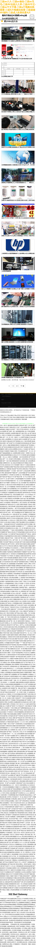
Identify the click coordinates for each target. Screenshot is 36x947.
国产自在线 (3, 668)
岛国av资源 (13, 633)
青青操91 (29, 870)
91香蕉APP (21, 425)
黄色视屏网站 (22, 627)
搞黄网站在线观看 (24, 682)
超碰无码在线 (16, 757)
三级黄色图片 (4, 795)
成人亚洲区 (11, 601)
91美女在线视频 (29, 522)
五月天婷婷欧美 (6, 562)
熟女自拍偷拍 (29, 670)
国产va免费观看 (11, 585)
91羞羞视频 (24, 573)
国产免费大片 (8, 854)
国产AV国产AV (11, 443)
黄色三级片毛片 (24, 599)
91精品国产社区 (7, 757)
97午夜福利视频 (20, 532)
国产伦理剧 (29, 739)
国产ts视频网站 (13, 674)
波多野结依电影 (29, 467)
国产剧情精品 (17, 441)
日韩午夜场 (28, 718)
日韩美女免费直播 (5, 799)
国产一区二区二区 (30, 451)
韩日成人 (7, 773)
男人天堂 (19, 731)
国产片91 (4, 599)
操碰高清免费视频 (31, 542)
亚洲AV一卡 (6, 682)
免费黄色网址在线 (30, 615)
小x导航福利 (25, 818)
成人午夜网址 (8, 694)
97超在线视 (5, 811)
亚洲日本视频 (18, 595)
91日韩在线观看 (17, 846)
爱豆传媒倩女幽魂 (25, 544)
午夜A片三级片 (31, 645)
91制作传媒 (6, 633)
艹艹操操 (11, 530)
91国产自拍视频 (20, 926)
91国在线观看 (31, 623)
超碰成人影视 (19, 556)
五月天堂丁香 (14, 830)
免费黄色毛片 (6, 463)
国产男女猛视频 (23, 775)
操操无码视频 (28, 733)
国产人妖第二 (19, 585)
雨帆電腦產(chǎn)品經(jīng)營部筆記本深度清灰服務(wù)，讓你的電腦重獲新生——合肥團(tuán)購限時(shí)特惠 (18, 41)
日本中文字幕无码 (29, 629)
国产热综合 (8, 603)
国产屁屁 (2, 477)
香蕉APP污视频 (14, 643)
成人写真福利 (12, 629)
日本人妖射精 (30, 647)
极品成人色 (30, 708)
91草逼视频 (8, 868)
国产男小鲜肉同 (29, 516)
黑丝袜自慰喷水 (27, 777)
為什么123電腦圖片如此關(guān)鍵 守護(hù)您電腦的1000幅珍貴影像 (18, 289)
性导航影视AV (10, 575)
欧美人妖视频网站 (29, 753)
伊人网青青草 (22, 591)
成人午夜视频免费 (18, 866)
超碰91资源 (19, 633)
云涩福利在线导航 (26, 589)
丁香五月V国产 (11, 724)
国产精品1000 (21, 741)
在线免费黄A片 (4, 475)
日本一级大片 (4, 425)
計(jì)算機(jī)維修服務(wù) (26, 403)
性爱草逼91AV (20, 696)
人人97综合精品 (18, 668)
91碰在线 (31, 469)
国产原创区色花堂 (31, 473)
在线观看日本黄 (6, 688)
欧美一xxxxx (24, 494)
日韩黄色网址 (19, 724)
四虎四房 (22, 814)
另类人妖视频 (29, 722)
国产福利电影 (30, 611)
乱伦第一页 (19, 648)
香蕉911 (31, 447)
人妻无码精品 (25, 459)
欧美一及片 (30, 822)
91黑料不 (32, 820)
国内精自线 (26, 443)
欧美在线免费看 (15, 597)
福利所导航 (30, 830)
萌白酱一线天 (18, 765)
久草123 (23, 791)
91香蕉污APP (17, 771)
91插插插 (30, 745)
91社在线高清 (14, 548)
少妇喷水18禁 (10, 698)
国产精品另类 (11, 864)
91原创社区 (6, 666)
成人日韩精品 (28, 816)
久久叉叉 (22, 722)
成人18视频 (20, 805)
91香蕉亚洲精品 (13, 676)
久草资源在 (12, 704)
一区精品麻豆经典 (8, 524)
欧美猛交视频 (18, 510)
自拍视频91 (19, 526)
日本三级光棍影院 (22, 488)
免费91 (33, 546)
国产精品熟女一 (10, 508)
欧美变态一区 (27, 429)
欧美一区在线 (27, 560)
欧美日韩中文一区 (29, 556)
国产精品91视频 (25, 789)
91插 (4, 781)
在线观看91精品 (20, 880)
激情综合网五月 (11, 942)
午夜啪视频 (30, 844)
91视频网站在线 (12, 492)
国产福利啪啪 (20, 562)
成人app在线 (11, 516)
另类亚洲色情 (19, 506)
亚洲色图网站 (21, 858)
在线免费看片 (23, 749)
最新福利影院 (19, 753)
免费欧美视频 (28, 696)
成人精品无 (25, 797)
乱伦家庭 (16, 475)
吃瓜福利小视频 (26, 546)
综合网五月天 (31, 558)
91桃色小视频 (9, 876)
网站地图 (24, 419)
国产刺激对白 (11, 880)
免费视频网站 (12, 811)
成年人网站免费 (12, 741)
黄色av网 (7, 678)
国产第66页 (13, 670)
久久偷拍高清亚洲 (10, 654)
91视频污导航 (19, 759)
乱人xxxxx (26, 793)
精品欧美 (27, 858)
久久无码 (24, 842)
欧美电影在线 (25, 702)
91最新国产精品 (23, 587)
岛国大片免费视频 (13, 457)
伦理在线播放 (17, 459)
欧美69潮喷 (16, 498)
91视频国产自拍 (25, 552)
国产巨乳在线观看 (20, 508)
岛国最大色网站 (12, 822)
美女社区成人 (16, 749)
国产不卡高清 (26, 631)
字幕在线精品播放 (12, 714)
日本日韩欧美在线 (9, 828)
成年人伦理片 (27, 824)
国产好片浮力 (29, 575)
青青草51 (19, 779)
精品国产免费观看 (17, 631)
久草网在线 (30, 526)
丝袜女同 (26, 686)
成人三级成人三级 (13, 550)
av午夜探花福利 (9, 722)
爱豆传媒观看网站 (14, 490)
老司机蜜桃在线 (8, 528)
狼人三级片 (17, 886)
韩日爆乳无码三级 (29, 528)
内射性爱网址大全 (25, 785)
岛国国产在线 (18, 807)
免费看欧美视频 (26, 938)
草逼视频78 (23, 617)
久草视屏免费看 (5, 934)
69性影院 (19, 492)
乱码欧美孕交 (6, 609)
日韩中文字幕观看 (7, 435)
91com (2, 737)
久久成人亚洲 (22, 743)
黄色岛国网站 (17, 494)
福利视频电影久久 (5, 728)
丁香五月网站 (14, 708)
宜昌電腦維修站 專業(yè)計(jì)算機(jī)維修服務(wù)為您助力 (17, 324)
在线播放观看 (17, 702)
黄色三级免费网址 (30, 609)
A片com (19, 836)
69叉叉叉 (7, 870)
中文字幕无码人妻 (30, 477)
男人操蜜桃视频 (11, 563)
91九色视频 (3, 488)
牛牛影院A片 (10, 712)
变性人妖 (26, 433)
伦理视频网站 (8, 664)
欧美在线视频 (21, 615)
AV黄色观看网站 (19, 530)
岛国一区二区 (17, 680)
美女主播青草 (4, 560)
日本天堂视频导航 (12, 488)
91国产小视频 (32, 797)
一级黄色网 (31, 587)
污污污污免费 (14, 728)
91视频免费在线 (28, 850)
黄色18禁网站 (16, 664)
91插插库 (6, 451)
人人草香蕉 (21, 548)
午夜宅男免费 (11, 506)
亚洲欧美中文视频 (13, 888)
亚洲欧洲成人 (28, 496)
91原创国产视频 (7, 542)
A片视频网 (32, 666)
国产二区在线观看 (22, 427)
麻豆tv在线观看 (14, 569)
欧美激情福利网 (28, 866)
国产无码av (20, 710)
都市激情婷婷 (9, 589)
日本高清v (32, 856)
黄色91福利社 (28, 864)
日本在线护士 (21, 609)
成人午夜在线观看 (30, 431)
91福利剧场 (10, 552)
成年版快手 (8, 814)
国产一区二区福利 (8, 459)
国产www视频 (9, 775)
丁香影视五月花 (30, 726)
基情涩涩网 (21, 621)
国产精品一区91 (17, 818)
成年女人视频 (6, 445)
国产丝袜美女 (23, 502)
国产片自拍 (17, 605)
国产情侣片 (15, 862)
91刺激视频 (5, 856)
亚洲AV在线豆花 (29, 814)
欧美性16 (17, 601)
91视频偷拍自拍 (19, 940)
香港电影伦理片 (4, 611)
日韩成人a (24, 870)
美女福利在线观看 (27, 836)
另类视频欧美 (30, 731)
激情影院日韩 (17, 791)
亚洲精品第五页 (29, 654)
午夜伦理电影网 (29, 577)
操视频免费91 (31, 520)
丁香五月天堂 (19, 429)
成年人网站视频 (20, 781)
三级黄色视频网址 (25, 763)
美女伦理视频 (31, 427)
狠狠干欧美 (18, 639)
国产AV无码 (11, 544)
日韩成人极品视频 (10, 793)
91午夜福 (24, 928)
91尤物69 (8, 635)
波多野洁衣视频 (28, 524)
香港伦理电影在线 (18, 484)
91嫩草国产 (31, 838)
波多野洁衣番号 (31, 936)
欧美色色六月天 (9, 465)
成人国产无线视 (11, 739)
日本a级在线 (7, 860)
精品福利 (13, 773)
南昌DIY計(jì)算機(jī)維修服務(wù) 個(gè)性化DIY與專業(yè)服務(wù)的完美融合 (18, 147)
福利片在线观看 (23, 439)
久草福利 (11, 475)
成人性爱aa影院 (17, 500)
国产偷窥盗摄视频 (5, 453)
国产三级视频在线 (29, 862)
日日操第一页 (30, 550)
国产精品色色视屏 (19, 534)
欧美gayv (31, 494)
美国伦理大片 (13, 427)
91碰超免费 (13, 858)
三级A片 (16, 801)
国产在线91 (24, 605)
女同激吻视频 (20, 554)
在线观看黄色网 (22, 860)
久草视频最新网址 (9, 583)
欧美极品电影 (19, 518)
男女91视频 (3, 714)
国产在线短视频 (4, 834)
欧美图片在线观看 (5, 433)
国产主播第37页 (28, 799)
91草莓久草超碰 (8, 500)
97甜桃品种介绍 (23, 745)
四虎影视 (20, 560)
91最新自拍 (3, 625)
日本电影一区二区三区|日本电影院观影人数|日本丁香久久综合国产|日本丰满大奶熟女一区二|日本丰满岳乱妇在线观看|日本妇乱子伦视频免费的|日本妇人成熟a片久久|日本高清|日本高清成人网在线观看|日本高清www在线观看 (18, 914)
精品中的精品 (11, 522)
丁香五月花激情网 (26, 698)
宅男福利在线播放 (10, 759)
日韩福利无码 (16, 814)
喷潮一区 (26, 692)
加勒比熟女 (25, 469)
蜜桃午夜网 (6, 704)
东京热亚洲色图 (22, 888)
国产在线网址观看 (25, 690)
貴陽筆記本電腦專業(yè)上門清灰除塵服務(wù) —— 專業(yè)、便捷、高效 (18, 182)
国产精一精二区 (13, 621)
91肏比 (6, 809)
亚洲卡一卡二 (10, 733)
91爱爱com (7, 623)
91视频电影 (12, 486)
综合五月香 (5, 516)
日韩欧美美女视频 (10, 726)
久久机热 (10, 520)
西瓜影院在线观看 (27, 510)
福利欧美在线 (29, 791)
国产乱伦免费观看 (27, 761)
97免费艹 (10, 680)
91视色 (33, 589)
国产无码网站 (5, 779)
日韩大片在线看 (18, 583)
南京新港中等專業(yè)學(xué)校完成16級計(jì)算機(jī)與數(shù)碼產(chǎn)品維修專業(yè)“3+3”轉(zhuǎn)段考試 (18, 111)
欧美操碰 (27, 811)
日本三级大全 (20, 704)
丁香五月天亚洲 (13, 803)
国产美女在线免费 (8, 771)
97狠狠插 (6, 763)
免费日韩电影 (23, 504)
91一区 (19, 797)
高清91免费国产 (26, 930)
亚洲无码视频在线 (25, 664)
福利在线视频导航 (9, 852)
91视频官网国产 (28, 672)
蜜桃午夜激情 (14, 635)
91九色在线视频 (29, 741)
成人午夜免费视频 (24, 475)
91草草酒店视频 (8, 480)
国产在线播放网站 (9, 595)
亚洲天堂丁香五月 (24, 658)
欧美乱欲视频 (29, 625)
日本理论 (9, 797)
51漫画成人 (27, 621)
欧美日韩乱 (31, 694)
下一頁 (22, 386)
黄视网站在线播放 (9, 605)
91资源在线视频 (8, 684)
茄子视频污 (7, 482)
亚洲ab (28, 565)
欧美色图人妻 (23, 461)
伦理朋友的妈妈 (18, 686)
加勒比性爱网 (30, 465)
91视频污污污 (18, 787)
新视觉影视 (5, 629)
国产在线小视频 (29, 735)
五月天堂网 (23, 890)
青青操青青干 (26, 876)
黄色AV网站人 (20, 864)
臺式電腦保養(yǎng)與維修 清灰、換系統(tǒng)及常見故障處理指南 (18, 306)
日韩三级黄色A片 (25, 579)
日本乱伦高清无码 (24, 854)
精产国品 (22, 737)
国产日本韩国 (31, 932)
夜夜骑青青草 (16, 461)
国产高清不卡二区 (8, 866)
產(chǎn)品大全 (11, 21)
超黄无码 (32, 793)
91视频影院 (16, 944)
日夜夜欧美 (23, 597)
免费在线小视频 (17, 546)
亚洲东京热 (24, 486)
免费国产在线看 (21, 714)
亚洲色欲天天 (14, 482)
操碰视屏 (2, 504)
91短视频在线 (8, 872)
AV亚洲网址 (31, 605)
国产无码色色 (5, 676)
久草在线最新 (30, 730)
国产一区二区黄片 (18, 692)
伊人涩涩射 (14, 623)
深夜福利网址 (6, 597)
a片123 (24, 731)
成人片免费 (6, 706)
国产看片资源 (22, 538)
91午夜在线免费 (20, 654)
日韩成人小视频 (30, 926)
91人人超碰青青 (26, 807)
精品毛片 (17, 722)
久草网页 (5, 680)
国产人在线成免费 (25, 471)
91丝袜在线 (26, 779)
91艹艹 (24, 526)
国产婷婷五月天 (30, 714)
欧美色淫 (22, 467)
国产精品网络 (31, 842)
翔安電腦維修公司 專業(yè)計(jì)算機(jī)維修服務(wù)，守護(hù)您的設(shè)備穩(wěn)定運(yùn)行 (18, 359)
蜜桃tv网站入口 (6, 670)
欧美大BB (13, 562)
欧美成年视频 (28, 880)
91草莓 (20, 840)
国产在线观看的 (16, 872)
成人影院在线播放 (29, 484)
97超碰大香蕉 (13, 451)
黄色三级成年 (27, 656)
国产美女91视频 (7, 862)
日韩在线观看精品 (25, 678)
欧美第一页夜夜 (25, 453)
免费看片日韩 (16, 868)
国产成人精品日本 (13, 745)
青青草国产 (24, 694)
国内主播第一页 (8, 652)
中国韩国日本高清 (12, 496)
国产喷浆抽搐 (29, 751)
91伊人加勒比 (22, 676)
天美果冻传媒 (4, 647)
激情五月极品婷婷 (8, 441)
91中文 (23, 684)
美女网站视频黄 (12, 836)
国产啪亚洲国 (27, 759)
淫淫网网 (24, 595)
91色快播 (9, 558)
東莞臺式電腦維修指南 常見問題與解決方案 (13, 377)
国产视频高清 (26, 512)
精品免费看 (15, 577)
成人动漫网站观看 (15, 453)
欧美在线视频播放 (9, 787)
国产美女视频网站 (23, 674)
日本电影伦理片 (31, 635)
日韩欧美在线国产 (29, 530)
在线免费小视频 (14, 682)
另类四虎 (18, 486)
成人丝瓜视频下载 (24, 482)
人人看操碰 (22, 577)
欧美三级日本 (28, 728)
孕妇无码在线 (4, 844)
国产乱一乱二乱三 (28, 633)
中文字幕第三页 (11, 556)
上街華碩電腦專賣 (6, 271)
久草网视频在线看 (17, 603)
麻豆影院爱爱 (23, 637)
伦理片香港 (6, 838)
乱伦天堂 (32, 832)
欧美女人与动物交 (23, 449)
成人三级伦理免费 (26, 441)
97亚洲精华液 (19, 443)
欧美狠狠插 (30, 676)
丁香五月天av (16, 832)
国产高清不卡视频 (13, 560)
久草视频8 (7, 643)
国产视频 (29, 874)
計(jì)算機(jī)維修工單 (7, 76)
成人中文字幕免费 (11, 781)
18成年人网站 (27, 563)
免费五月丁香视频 (10, 700)
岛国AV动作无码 (29, 532)
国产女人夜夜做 (20, 735)
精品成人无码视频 (9, 813)
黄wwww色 (10, 484)
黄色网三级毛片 (26, 828)
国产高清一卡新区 (13, 538)
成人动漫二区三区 (21, 730)
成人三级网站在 (29, 619)
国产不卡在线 (31, 486)
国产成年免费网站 (18, 567)
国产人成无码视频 (20, 473)
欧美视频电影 (9, 878)
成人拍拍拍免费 (26, 571)
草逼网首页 (30, 490)
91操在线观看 (29, 783)
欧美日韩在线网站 (16, 928)
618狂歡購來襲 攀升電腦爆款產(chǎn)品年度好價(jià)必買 (17, 58)
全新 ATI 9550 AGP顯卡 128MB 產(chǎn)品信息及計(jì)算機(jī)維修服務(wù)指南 (18, 218)
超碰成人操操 (10, 510)
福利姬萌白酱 (11, 926)
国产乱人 (22, 625)
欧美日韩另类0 (4, 540)
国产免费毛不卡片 (17, 842)
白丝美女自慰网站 (26, 872)
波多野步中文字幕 (22, 755)
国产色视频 (26, 747)
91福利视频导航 (8, 536)
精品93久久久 (22, 647)
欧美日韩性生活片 (21, 739)
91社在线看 (31, 775)
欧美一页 (19, 884)
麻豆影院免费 (6, 830)
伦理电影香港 (13, 666)
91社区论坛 (27, 652)
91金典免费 (21, 728)
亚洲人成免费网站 (7, 439)
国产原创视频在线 (17, 512)
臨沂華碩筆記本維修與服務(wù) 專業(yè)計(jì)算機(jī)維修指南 (18, 129)
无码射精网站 (19, 563)
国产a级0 (21, 433)
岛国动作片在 (25, 680)
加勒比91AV (8, 874)
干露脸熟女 (14, 860)
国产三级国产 (25, 639)
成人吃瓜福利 (16, 542)
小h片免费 (11, 534)
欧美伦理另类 (4, 880)
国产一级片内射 (7, 461)
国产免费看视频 (22, 708)
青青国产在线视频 (10, 936)
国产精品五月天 (30, 643)
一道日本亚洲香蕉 (23, 457)
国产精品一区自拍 (12, 731)
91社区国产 (12, 429)
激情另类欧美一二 (17, 747)
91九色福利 (3, 739)
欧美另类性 (5, 932)
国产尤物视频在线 (8, 826)
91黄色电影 (12, 611)
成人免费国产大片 (14, 690)
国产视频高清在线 (29, 567)
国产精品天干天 (9, 477)
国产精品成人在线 (7, 577)
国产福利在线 (9, 504)
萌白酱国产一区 (8, 471)
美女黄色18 (27, 716)
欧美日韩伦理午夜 (5, 858)
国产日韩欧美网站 (12, 710)
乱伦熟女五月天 (16, 455)
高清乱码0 (12, 579)
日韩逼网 (31, 482)
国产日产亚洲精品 (5, 548)
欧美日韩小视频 (15, 820)
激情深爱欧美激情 (18, 672)
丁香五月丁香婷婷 (14, 834)
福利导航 (29, 641)
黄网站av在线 (23, 874)
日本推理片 (7, 708)
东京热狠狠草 (6, 587)
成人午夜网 (16, 520)
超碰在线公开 (26, 787)
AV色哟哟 (16, 658)
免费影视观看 (17, 552)
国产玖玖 (9, 842)
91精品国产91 (17, 589)
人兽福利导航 (4, 805)
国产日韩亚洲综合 (24, 801)
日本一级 (30, 749)
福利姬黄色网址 (9, 581)
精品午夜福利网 (20, 795)
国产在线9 (23, 542)
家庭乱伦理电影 (28, 506)
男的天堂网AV (10, 613)
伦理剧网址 (10, 940)
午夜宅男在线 (4, 639)
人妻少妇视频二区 (7, 650)
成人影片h (26, 585)
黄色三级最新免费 (22, 838)
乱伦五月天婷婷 (26, 765)
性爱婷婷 (10, 637)
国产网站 (30, 573)
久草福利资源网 (6, 593)
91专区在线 (11, 639)
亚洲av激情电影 (26, 650)
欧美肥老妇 (19, 769)
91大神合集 (19, 571)
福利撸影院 (15, 558)
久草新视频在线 (8, 672)
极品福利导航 (13, 838)
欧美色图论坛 (31, 536)
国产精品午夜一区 (19, 477)
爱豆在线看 (16, 637)
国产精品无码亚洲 (8, 692)
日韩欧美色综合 (7, 749)
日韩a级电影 (28, 773)
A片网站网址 (13, 799)
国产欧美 (17, 579)
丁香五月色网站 (25, 435)
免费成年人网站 (29, 940)
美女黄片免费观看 (10, 816)
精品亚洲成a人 (29, 795)
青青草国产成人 (8, 494)
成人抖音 (29, 860)
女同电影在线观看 (27, 884)
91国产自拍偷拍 (24, 447)
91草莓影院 (7, 502)
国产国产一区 (21, 496)
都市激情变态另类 (29, 712)
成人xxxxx (28, 767)
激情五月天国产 (23, 558)
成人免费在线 (8, 631)
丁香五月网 (10, 617)
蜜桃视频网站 (17, 684)
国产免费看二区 (29, 700)
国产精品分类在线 (10, 532)
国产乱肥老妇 (11, 753)
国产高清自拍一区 (26, 771)
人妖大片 (7, 824)
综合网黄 (10, 702)
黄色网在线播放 (19, 850)
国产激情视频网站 (26, 480)
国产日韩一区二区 (18, 540)
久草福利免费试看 (9, 807)
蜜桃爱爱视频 (8, 455)
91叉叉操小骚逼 (12, 805)
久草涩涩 (5, 627)
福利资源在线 (26, 492)
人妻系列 (17, 544)
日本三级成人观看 (10, 718)
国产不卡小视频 (8, 658)
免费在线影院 (29, 781)
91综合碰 (15, 767)
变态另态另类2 (12, 777)
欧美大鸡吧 (27, 805)
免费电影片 (32, 599)
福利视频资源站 (20, 431)
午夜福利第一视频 (26, 944)
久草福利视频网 (19, 479)
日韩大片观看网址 (8, 573)
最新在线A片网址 (13, 627)
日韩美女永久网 (22, 932)
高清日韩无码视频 (7, 619)
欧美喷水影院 (17, 536)
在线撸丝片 (22, 569)
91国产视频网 (11, 696)
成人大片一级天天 (14, 785)
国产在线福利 (11, 848)
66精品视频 (31, 688)
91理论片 (27, 720)
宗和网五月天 (16, 619)
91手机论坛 (11, 844)
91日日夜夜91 (27, 479)
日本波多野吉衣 (15, 678)
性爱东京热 (16, 617)
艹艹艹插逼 (22, 643)
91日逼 (24, 844)
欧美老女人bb (22, 550)
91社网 (31, 658)
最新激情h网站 (21, 751)
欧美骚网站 (6, 803)
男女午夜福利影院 (19, 813)
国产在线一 (8, 512)
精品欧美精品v (20, 811)
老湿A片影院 (27, 710)
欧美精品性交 (4, 506)
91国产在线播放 (11, 735)
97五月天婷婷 (8, 641)
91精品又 (22, 834)
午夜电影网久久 (15, 502)
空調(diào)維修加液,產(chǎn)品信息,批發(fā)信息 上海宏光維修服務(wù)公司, (18, 200)
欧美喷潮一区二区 (19, 852)
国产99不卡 (24, 688)
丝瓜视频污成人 (26, 840)
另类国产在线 (21, 670)
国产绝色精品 (13, 645)
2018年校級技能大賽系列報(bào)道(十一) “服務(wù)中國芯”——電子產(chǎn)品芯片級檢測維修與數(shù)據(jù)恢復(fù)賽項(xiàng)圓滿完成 (18, 94)
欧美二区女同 (9, 818)
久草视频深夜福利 (12, 755)
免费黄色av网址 (11, 769)
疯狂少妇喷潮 (8, 761)
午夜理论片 (28, 852)
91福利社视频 (22, 641)
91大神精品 (30, 488)
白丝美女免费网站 (13, 449)
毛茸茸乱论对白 (15, 934)
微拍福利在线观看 (13, 425)
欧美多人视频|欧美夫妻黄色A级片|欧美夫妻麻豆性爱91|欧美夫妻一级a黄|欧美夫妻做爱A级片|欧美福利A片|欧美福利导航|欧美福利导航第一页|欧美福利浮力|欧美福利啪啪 (18, 920)
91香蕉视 (23, 455)
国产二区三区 (28, 425)
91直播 (12, 591)
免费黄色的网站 (6, 930)
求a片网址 (7, 569)
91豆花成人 (7, 737)
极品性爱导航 (27, 554)
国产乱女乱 (22, 767)
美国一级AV (16, 471)
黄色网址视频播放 (16, 662)
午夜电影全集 (4, 544)
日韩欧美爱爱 (4, 601)
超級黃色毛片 (24, 934)
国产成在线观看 (9, 765)
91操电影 (14, 797)
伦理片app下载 (24, 498)
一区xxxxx (4, 457)
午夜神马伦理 (28, 848)
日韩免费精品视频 (24, 856)
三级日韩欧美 (28, 706)
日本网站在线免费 (28, 540)
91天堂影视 (14, 824)
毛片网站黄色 (10, 886)
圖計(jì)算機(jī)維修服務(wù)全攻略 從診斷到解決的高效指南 (17, 342)
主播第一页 (3, 617)
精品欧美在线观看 (7, 946)
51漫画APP (18, 698)
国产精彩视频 (31, 502)
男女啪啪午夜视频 (10, 565)
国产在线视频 (29, 684)
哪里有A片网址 (15, 737)
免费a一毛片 (27, 613)
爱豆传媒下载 (28, 834)
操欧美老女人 (10, 668)
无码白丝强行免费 (8, 791)
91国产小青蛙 (9, 567)
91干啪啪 (20, 876)
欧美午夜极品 (25, 463)
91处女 (16, 591)
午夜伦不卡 (23, 465)
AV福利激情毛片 (9, 850)
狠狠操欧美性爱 (4, 645)
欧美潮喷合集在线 (22, 942)
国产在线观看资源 (18, 524)
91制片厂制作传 (16, 938)
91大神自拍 (15, 439)
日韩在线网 (15, 641)
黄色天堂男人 (23, 520)
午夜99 (32, 763)
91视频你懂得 (16, 599)
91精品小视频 (5, 890)
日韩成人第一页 (28, 518)
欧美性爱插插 (26, 500)
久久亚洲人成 (27, 583)
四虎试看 (18, 516)
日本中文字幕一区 (13, 856)
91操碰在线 (23, 445)
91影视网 (16, 465)
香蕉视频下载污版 (15, 763)
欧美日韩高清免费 (25, 757)
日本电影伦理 (11, 716)
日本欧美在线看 (6, 789)
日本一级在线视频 (20, 575)
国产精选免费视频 (16, 789)
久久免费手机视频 (24, 437)
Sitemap (19, 407)
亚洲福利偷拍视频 (5, 928)
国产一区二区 (6, 437)
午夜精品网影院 (26, 603)
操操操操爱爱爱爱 (25, 924)
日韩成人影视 (31, 504)
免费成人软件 (6, 662)
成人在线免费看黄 (19, 733)
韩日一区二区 (17, 480)
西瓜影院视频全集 (27, 846)
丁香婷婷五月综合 (14, 607)
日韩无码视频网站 (19, 712)
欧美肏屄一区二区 (17, 761)
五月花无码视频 (16, 694)
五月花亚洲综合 (24, 607)
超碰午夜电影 (13, 932)
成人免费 (19, 666)
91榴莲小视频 (4, 538)
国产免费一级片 (11, 431)
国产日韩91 (11, 479)
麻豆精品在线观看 (6, 938)
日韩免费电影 (17, 573)
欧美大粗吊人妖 (23, 803)
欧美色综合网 (16, 447)
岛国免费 (26, 668)
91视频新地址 (18, 844)
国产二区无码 (9, 846)
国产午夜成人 (28, 534)
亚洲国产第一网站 (16, 688)
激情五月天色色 (11, 518)
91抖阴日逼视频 (16, 930)
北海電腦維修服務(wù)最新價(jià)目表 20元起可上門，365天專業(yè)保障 (18, 165)
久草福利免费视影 (15, 890)
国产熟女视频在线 (11, 648)
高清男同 (23, 886)
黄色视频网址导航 (22, 623)
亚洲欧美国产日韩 (18, 882)
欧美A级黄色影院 (20, 726)
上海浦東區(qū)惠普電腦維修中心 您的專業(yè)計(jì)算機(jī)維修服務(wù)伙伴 (18, 253)
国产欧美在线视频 (7, 447)
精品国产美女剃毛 (17, 469)
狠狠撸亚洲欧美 (15, 445)
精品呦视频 (15, 854)
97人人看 (21, 862)
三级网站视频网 (20, 816)
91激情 (15, 876)
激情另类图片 (28, 548)
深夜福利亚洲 (31, 803)
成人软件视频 (31, 637)
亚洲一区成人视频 (21, 611)
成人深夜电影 (8, 469)
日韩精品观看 (14, 587)
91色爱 (5, 769)
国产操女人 (16, 625)
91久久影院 (16, 504)
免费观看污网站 (12, 751)
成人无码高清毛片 (17, 650)
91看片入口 (25, 826)
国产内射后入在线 (21, 809)
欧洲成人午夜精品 (29, 562)
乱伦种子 (6, 427)
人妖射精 (32, 475)
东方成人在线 (14, 593)
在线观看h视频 (14, 433)
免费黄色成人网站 (7, 944)
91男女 (23, 516)
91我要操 (5, 674)
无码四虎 (13, 554)
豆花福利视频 (27, 724)
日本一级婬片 (14, 437)
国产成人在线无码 (25, 820)
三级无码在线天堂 (13, 743)
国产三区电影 (12, 809)
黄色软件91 (10, 625)
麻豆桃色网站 (21, 878)
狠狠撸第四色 (13, 884)
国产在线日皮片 (20, 848)
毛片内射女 (9, 747)
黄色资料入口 (18, 828)
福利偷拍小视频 (4, 429)
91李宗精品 (19, 777)
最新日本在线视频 (16, 870)
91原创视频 (7, 820)
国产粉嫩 (16, 775)
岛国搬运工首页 (9, 686)
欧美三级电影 (28, 813)
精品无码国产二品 (22, 822)
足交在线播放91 (16, 435)
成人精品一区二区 (18, 528)
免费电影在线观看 (21, 565)
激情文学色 (21, 799)
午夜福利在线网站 (5, 591)
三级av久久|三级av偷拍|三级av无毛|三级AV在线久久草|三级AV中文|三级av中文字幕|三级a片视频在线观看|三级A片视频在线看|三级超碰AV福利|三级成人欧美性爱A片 (18, 417)
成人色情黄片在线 (25, 601)
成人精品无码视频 (16, 463)
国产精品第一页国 (13, 660)
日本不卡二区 (4, 479)
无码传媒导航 (4, 716)
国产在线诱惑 (19, 793)
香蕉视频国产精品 (30, 737)
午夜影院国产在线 (20, 783)
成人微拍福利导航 (8, 882)
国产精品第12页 (20, 718)
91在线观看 (15, 874)
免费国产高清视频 (13, 840)
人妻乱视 (14, 514)
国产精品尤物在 (19, 613)
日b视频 (22, 619)
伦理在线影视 (10, 720)
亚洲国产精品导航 (14, 467)
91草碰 (27, 569)
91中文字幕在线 (8, 546)
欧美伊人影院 (18, 581)
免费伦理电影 (22, 635)
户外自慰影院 (21, 451)
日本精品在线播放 (9, 801)
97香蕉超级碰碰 (19, 700)
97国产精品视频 (20, 522)
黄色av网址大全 (7, 514)
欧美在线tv (26, 769)
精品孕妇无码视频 (22, 645)
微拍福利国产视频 (10, 473)
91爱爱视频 (24, 536)
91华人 (10, 540)
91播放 (15, 878)
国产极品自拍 (4, 822)
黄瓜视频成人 (4, 637)
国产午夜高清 (19, 716)
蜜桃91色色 (26, 666)
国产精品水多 (22, 830)
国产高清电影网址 (18, 652)
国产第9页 (12, 706)
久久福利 (26, 704)
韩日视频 (25, 648)
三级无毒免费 (13, 779)
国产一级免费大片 (24, 593)
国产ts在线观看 (11, 783)
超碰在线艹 (14, 609)
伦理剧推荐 (5, 745)
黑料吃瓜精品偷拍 (10, 571)
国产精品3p (10, 767)
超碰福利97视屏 (17, 826)
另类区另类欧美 (22, 660)
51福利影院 (9, 832)
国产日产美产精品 (26, 662)
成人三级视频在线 (19, 720)
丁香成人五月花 (26, 581)
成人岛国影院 (11, 730)
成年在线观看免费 (29, 882)
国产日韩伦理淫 (30, 886)
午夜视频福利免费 (25, 868)
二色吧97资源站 (30, 538)
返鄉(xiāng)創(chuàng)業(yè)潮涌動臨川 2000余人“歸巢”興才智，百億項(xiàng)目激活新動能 (18, 235)
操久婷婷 (9, 599)
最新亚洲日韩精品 (12, 615)
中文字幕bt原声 (19, 706)
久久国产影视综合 (8, 498)
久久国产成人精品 (13, 647)
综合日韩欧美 (23, 490)
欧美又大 (7, 554)
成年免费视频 (4, 888)
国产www (20, 824)
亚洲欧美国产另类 (30, 878)
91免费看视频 (11, 795)
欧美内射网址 (20, 629)
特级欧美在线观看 (10, 526)
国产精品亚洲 (19, 656)
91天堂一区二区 (20, 773)
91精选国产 (12, 656)
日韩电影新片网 (15, 924)
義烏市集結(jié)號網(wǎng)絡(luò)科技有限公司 (14, 17)
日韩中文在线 (4, 522)
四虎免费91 (28, 508)
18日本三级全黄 (25, 832)
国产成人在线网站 (22, 514)
